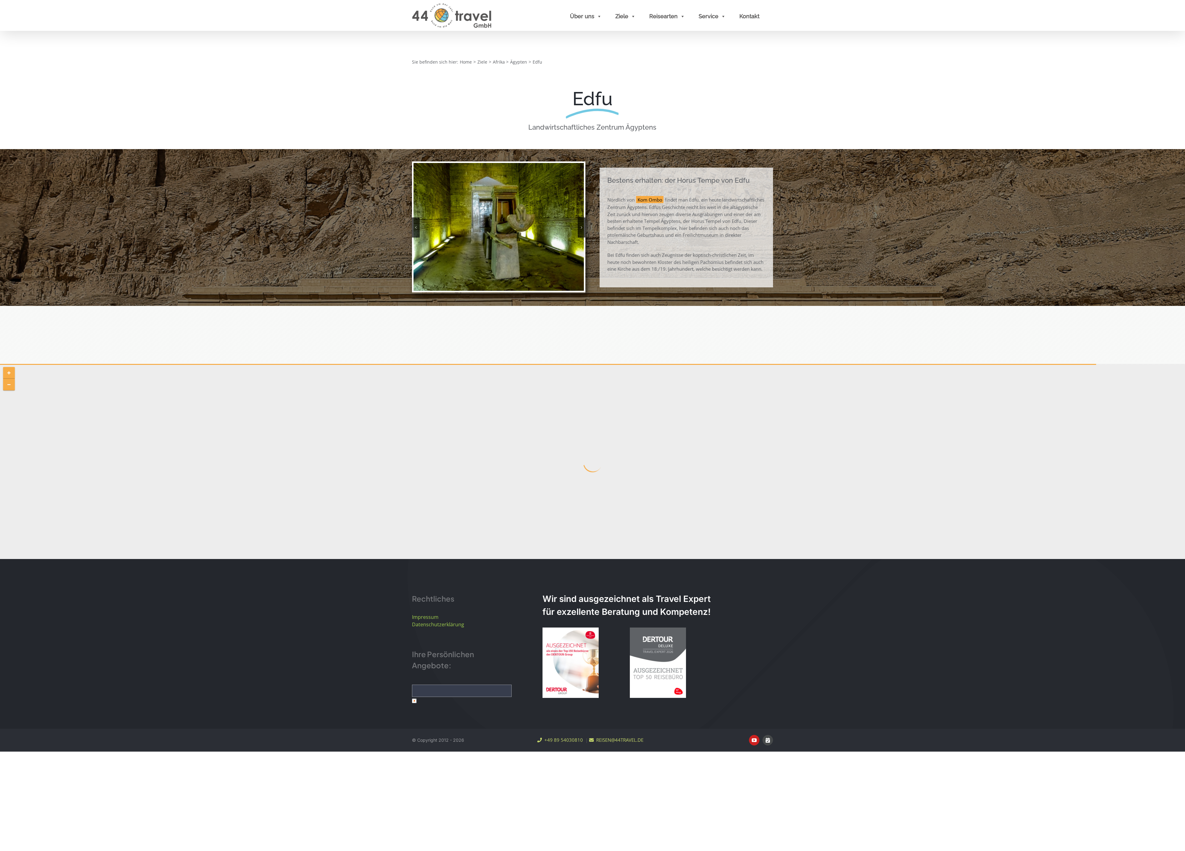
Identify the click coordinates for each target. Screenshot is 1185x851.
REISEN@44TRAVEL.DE (618, 740)
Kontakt (749, 16)
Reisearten (663, 16)
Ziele (621, 16)
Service (708, 16)
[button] (416, 227)
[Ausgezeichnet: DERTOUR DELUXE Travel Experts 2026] (658, 663)
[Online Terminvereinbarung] (768, 740)
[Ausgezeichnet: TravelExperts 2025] (571, 663)
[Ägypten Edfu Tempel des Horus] (499, 226)
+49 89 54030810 (562, 740)
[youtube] (754, 740)
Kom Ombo (650, 200)
